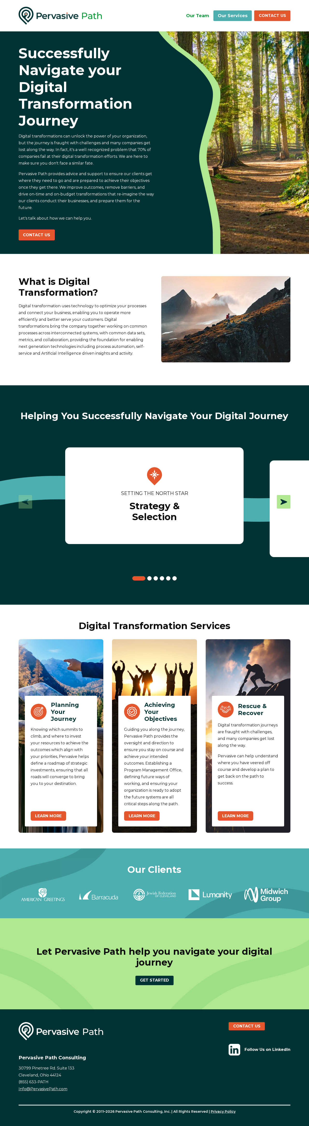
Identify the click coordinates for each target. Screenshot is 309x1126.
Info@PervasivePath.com (43, 1089)
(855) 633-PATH (34, 1082)
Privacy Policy (223, 1111)
